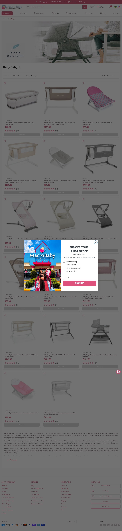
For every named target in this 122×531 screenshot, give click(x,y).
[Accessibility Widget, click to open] (118, 372)
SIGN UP (79, 283)
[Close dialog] (95, 242)
